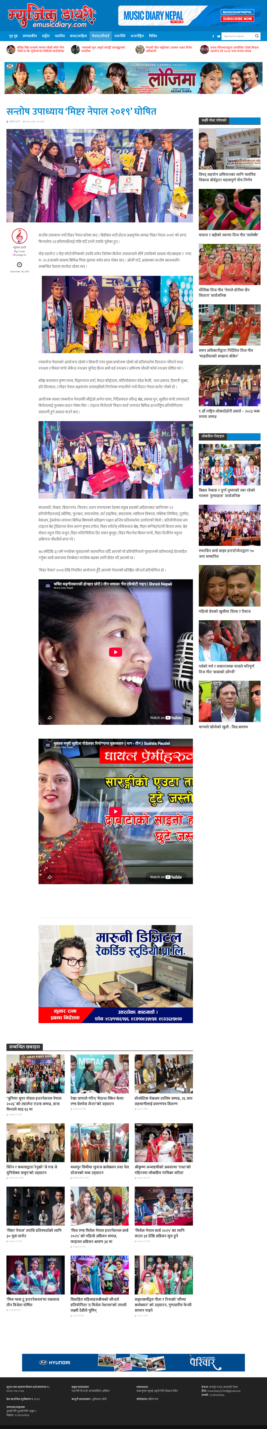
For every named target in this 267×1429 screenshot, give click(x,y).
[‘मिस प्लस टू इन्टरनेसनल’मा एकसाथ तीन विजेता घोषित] (35, 1274)
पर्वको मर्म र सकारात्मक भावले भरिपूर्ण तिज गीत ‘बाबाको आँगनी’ (226, 669)
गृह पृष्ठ (13, 36)
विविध (153, 36)
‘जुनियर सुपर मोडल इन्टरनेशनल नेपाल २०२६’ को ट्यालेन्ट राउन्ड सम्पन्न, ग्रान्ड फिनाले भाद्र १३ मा (33, 1104)
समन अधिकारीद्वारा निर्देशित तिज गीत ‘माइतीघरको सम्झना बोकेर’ (226, 353)
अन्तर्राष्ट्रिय (137, 36)
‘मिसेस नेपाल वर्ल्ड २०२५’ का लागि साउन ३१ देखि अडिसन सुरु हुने (160, 1233)
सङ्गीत (46, 36)
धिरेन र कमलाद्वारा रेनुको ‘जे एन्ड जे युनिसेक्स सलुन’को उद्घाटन (31, 1170)
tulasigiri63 (20, 255)
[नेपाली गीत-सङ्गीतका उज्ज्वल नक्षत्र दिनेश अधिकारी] (10, 49)
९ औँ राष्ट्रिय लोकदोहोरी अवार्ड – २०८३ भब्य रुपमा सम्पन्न (229, 414)
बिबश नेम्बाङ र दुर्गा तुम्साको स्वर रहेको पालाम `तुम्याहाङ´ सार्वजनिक (168, 49)
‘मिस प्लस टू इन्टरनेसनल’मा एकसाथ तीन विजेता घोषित (32, 1302)
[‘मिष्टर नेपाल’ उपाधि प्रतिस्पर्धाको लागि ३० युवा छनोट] (35, 1205)
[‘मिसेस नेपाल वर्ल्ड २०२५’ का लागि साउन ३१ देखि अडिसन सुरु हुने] (164, 1205)
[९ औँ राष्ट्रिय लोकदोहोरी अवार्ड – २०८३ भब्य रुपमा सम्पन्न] (230, 385)
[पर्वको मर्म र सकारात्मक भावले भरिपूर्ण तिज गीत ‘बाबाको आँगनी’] (230, 640)
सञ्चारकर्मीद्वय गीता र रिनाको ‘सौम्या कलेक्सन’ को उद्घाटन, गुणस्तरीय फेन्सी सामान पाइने (163, 1305)
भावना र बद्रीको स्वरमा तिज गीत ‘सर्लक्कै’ (229, 235)
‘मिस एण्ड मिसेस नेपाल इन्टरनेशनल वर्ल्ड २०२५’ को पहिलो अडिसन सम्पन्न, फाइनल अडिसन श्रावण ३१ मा (99, 1236)
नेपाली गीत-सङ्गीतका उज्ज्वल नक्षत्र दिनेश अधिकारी (40, 49)
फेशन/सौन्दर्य (100, 36)
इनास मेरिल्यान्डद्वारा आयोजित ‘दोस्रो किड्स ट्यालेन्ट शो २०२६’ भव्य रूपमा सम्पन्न (105, 49)
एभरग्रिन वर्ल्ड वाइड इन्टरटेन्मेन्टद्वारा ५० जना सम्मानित (235, 49)
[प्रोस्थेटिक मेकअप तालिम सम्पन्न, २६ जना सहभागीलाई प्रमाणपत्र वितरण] (164, 1073)
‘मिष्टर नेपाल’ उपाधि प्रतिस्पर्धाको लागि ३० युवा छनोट (34, 1233)
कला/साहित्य (78, 36)
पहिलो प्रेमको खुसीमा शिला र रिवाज (225, 611)
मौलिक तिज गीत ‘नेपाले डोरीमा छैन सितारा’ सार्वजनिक (224, 293)
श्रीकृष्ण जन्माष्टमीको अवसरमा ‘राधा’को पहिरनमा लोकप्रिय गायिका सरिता (163, 1170)
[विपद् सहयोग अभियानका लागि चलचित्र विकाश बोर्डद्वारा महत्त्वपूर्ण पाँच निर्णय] (230, 148)
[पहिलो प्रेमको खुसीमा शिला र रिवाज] (230, 585)
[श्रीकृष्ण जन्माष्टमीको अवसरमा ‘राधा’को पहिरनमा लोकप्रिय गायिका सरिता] (164, 1142)
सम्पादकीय (30, 36)
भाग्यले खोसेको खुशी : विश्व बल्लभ (223, 727)
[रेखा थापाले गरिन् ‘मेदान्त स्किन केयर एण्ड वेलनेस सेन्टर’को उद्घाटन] (100, 1073)
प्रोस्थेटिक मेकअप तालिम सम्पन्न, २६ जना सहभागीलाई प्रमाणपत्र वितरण (164, 1101)
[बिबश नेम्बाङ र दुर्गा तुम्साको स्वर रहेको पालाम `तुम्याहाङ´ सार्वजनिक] (139, 49)
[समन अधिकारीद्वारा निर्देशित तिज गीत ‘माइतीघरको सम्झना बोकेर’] (230, 324)
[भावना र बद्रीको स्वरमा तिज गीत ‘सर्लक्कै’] (230, 209)
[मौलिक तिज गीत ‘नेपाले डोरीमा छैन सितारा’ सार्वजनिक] (230, 264)
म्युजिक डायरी (14, 122)
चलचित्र (60, 36)
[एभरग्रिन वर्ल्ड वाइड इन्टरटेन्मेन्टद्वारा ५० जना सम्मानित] (204, 49)
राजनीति (119, 36)
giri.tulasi (20, 251)
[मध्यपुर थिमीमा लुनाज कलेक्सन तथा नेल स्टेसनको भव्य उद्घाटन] (100, 1142)
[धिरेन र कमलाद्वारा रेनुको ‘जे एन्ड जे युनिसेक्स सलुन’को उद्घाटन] (35, 1142)
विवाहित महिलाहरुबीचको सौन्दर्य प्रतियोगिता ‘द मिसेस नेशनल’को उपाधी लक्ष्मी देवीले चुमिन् (98, 1305)
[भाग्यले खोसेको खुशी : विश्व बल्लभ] (230, 701)
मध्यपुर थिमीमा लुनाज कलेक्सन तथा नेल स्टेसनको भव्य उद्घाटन (100, 1170)
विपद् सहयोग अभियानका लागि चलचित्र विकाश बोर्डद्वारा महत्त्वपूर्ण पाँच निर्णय (227, 177)
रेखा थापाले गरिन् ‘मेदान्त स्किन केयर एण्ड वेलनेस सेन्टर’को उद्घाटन (97, 1101)
